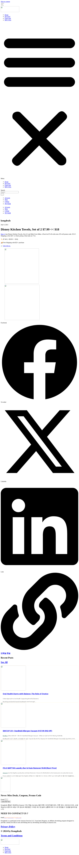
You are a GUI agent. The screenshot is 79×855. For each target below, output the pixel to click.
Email (3, 799)
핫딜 (6, 200)
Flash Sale (8, 18)
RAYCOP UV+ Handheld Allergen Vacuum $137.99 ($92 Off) (27, 731)
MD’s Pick (8, 20)
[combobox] (10, 192)
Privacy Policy (8, 826)
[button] (39, 100)
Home (6, 15)
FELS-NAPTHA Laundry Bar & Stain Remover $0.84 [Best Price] (30, 768)
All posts (7, 198)
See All (4, 662)
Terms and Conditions (12, 835)
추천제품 (8, 204)
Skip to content (5, 1)
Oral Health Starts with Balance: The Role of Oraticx (25, 694)
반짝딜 (7, 202)
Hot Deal (7, 16)
